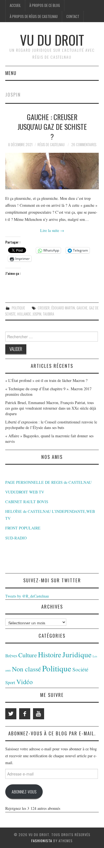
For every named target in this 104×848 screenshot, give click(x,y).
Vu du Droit (52, 40)
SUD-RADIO (16, 538)
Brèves (11, 656)
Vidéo (24, 681)
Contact (72, 16)
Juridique (77, 654)
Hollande (24, 314)
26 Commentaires (83, 144)
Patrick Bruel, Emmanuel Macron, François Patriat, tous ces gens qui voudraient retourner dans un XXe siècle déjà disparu (50, 408)
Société (80, 669)
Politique (18, 308)
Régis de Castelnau (51, 144)
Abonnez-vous (24, 791)
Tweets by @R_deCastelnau (27, 596)
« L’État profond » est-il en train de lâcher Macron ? (46, 380)
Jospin (36, 314)
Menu (10, 72)
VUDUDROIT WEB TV (24, 492)
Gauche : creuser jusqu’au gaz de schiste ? (52, 127)
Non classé (26, 669)
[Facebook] (24, 713)
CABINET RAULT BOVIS (26, 501)
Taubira (48, 314)
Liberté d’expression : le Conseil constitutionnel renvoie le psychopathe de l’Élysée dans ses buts (51, 424)
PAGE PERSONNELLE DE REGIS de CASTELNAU (48, 482)
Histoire (49, 654)
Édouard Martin (63, 308)
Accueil (15, 5)
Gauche (82, 308)
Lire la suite (52, 230)
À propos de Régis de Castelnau (34, 16)
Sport (10, 682)
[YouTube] (38, 713)
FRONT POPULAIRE (22, 528)
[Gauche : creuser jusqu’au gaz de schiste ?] (52, 171)
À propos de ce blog (44, 5)
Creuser (44, 308)
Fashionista (41, 840)
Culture (27, 655)
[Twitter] (10, 713)
